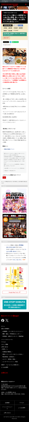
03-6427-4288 (9, 387)
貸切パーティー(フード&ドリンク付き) (12, 354)
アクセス (3, 342)
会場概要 (4, 331)
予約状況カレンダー (15, 333)
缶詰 (4, 177)
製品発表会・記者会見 (8, 356)
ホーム (3, 326)
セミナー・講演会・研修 (8, 359)
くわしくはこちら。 (17, 259)
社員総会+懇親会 (6, 351)
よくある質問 (4, 367)
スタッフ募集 (4, 344)
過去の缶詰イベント (9, 149)
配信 (16, 361)
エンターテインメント (8, 361)
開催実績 (21, 336)
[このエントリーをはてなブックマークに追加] (10, 42)
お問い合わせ (4, 346)
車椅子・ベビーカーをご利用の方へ (10, 364)
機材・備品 (5, 333)
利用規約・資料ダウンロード (9, 336)
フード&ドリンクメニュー (15, 331)
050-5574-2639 (9, 394)
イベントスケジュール (7, 339)
